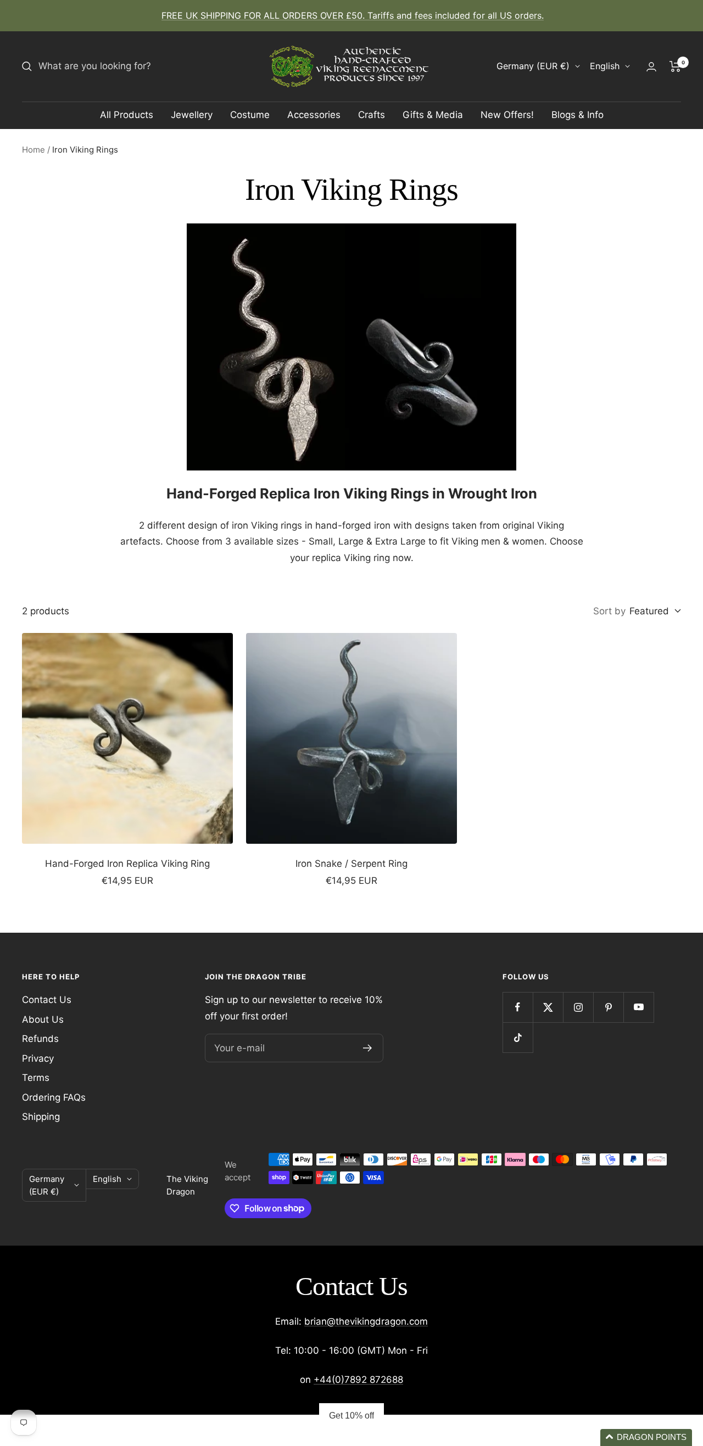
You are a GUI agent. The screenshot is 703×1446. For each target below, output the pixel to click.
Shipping (41, 1116)
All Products (126, 114)
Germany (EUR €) (533, 65)
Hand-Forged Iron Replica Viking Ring (127, 863)
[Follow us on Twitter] (548, 1007)
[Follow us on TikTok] (518, 1037)
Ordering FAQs (54, 1097)
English (605, 65)
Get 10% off (351, 1415)
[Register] (367, 1048)
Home (33, 149)
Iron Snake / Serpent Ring (351, 863)
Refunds (40, 1038)
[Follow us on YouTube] (638, 1007)
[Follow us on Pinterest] (608, 1007)
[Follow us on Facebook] (518, 1007)
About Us (43, 1019)
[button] (646, 1437)
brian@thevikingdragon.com (366, 1321)
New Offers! (507, 114)
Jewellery (192, 114)
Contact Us (46, 999)
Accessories (314, 114)
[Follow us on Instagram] (578, 1007)
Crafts (371, 114)
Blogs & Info (577, 114)
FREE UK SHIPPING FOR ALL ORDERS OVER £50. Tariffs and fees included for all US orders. (352, 15)
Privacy (38, 1058)
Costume (250, 114)
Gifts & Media (433, 114)
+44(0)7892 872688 (358, 1379)
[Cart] (675, 66)
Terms (35, 1077)
